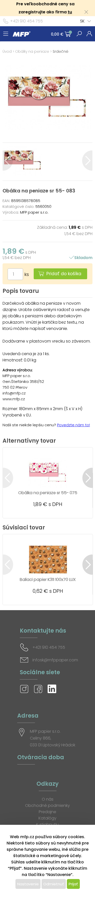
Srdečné (60, 51)
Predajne (47, 812)
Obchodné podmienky (47, 805)
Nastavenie (28, 884)
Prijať (73, 884)
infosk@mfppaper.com (55, 660)
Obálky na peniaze (32, 51)
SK (82, 21)
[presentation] (8, 160)
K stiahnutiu (47, 824)
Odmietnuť (53, 884)
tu (70, 12)
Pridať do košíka (63, 274)
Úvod (7, 51)
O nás (47, 799)
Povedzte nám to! (73, 425)
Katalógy (47, 818)
